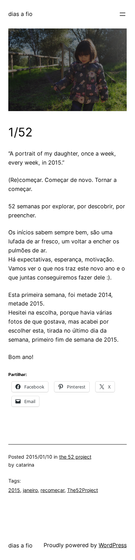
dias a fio (20, 13)
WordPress (113, 545)
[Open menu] (122, 14)
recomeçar (52, 490)
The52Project (82, 490)
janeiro (30, 490)
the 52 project (75, 457)
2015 (14, 490)
